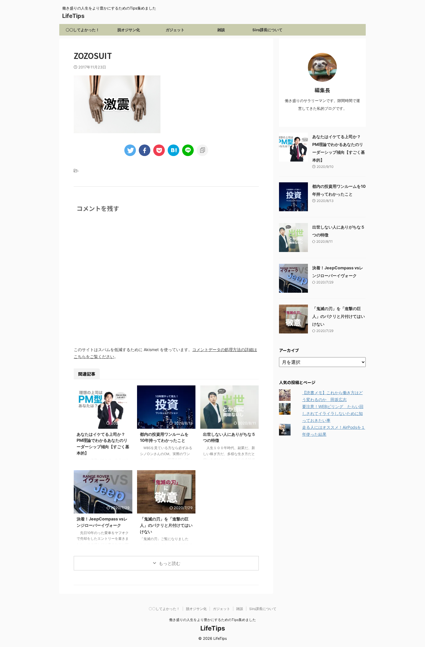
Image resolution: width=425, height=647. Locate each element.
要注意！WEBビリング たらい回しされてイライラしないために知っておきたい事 (332, 413)
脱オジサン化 (128, 29)
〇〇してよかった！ (82, 29)
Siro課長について (267, 29)
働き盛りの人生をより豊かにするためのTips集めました (212, 620)
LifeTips (76, 15)
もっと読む (169, 563)
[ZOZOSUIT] (173, 150)
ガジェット (175, 29)
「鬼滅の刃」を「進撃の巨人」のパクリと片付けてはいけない (166, 525)
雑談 (221, 29)
